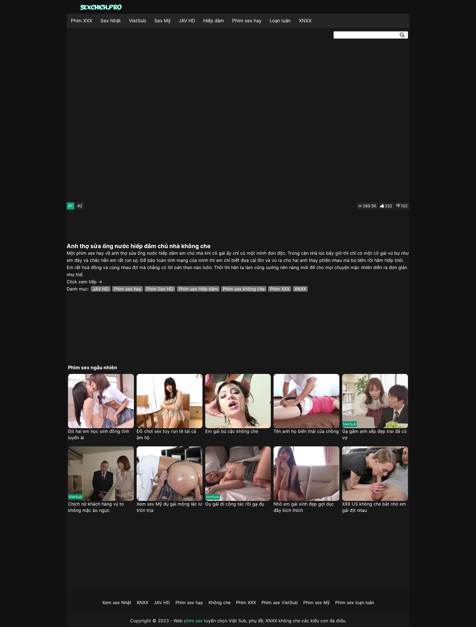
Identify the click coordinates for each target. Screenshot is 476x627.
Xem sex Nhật (116, 602)
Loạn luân (280, 20)
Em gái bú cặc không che (231, 431)
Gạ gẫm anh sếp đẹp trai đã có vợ (374, 434)
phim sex (193, 620)
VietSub (137, 20)
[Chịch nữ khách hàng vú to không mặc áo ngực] (101, 473)
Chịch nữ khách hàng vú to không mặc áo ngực (96, 507)
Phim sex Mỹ (316, 602)
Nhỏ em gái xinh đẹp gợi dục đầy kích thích (304, 507)
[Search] (402, 34)
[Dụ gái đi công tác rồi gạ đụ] (238, 473)
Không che (220, 602)
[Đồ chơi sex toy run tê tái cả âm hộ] (169, 401)
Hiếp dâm (213, 20)
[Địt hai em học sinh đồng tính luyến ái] (101, 401)
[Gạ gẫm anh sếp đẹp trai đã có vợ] (375, 401)
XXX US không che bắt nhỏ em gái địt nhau (374, 507)
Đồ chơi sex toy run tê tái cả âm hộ (166, 434)
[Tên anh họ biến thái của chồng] (306, 401)
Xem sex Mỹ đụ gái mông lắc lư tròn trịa (169, 507)
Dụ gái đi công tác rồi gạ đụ (234, 504)
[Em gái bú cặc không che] (238, 401)
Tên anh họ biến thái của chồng (306, 431)
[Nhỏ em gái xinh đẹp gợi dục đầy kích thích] (306, 473)
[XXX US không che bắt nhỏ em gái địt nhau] (375, 473)
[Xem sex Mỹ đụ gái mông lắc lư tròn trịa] (169, 473)
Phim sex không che (244, 289)
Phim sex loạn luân (354, 602)
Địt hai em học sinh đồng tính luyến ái (98, 434)
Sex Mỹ (162, 20)
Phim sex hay (246, 20)
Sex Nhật (111, 20)
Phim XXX (81, 20)
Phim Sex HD (160, 289)
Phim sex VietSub (279, 602)
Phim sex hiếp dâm (198, 289)
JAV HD (187, 20)
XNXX (305, 20)
